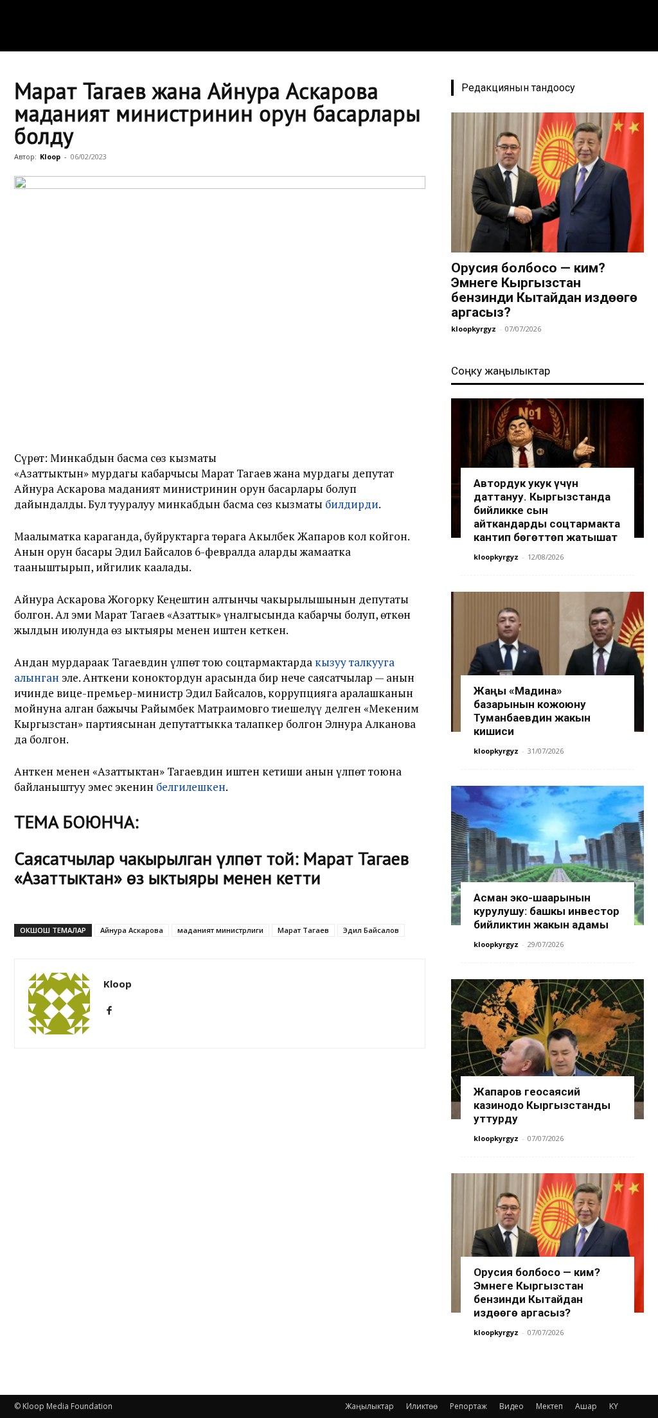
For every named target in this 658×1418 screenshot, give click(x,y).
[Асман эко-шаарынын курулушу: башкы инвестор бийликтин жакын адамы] (547, 856)
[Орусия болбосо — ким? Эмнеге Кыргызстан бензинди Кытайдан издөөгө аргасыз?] (547, 182)
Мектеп (549, 1406)
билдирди (351, 504)
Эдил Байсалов (371, 930)
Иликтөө (422, 1406)
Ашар (586, 1406)
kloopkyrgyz (473, 328)
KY (613, 1406)
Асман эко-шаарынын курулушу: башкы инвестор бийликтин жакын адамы (546, 911)
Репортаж (468, 1406)
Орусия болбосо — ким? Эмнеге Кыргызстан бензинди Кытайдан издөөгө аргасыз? (544, 290)
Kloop (50, 156)
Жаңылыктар (369, 1406)
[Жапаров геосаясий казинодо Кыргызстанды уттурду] (547, 1049)
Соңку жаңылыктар (500, 370)
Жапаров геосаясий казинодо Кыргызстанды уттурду (542, 1105)
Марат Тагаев (303, 930)
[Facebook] (114, 1010)
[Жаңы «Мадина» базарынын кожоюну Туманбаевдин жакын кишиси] (547, 662)
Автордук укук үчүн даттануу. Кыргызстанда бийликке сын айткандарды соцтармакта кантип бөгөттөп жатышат (547, 510)
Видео (511, 1406)
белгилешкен (191, 786)
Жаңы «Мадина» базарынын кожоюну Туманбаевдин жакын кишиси (532, 711)
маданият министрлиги (220, 930)
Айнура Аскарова (131, 930)
